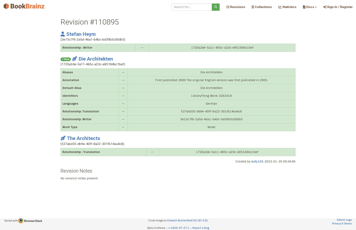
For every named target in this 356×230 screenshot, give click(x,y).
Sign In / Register (339, 7)
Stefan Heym (81, 34)
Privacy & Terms (342, 223)
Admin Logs (344, 220)
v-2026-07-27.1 (179, 228)
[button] (310, 7)
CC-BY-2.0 (200, 220)
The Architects (83, 138)
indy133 (257, 161)
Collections (263, 7)
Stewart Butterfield (179, 220)
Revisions (237, 7)
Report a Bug (200, 228)
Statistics (289, 7)
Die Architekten (95, 59)
